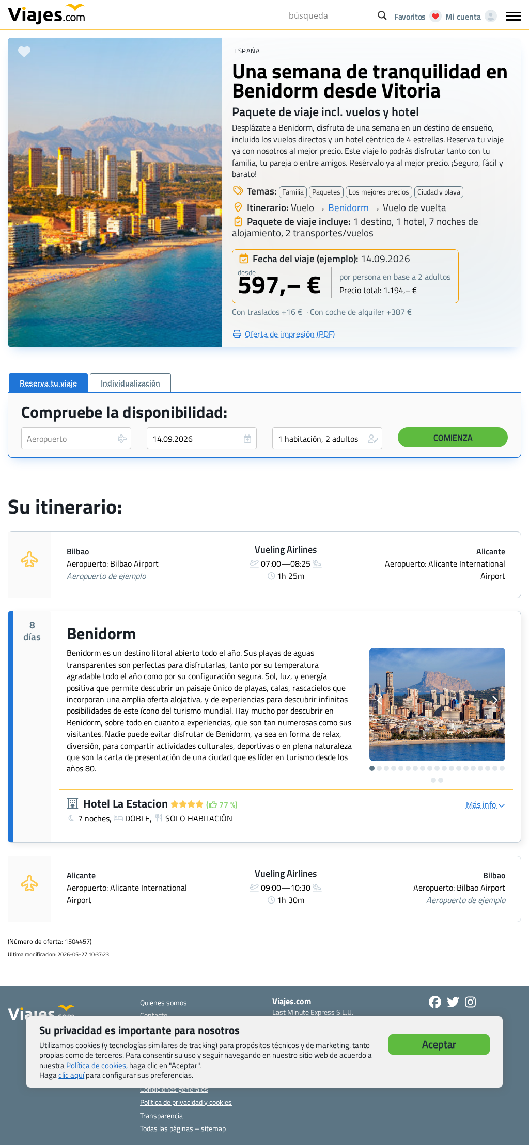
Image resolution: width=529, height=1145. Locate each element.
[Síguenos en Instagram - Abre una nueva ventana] (470, 1002)
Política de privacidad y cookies (186, 1101)
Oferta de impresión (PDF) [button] (290, 334)
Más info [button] (482, 804)
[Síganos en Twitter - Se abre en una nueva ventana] (453, 1002)
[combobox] (76, 438)
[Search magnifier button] (382, 15)
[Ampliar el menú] (513, 16)
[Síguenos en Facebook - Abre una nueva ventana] (435, 1002)
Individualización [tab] (130, 383)
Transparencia (161, 1115)
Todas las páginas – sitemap (183, 1128)
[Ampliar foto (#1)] (437, 704)
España (247, 50)
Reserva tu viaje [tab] (48, 383)
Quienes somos (163, 1002)
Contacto (153, 1015)
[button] (327, 438)
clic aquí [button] (71, 1075)
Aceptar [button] (439, 1044)
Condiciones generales (174, 1089)
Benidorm (348, 207)
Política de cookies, (97, 1065)
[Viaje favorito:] (24, 52)
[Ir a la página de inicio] (46, 13)
